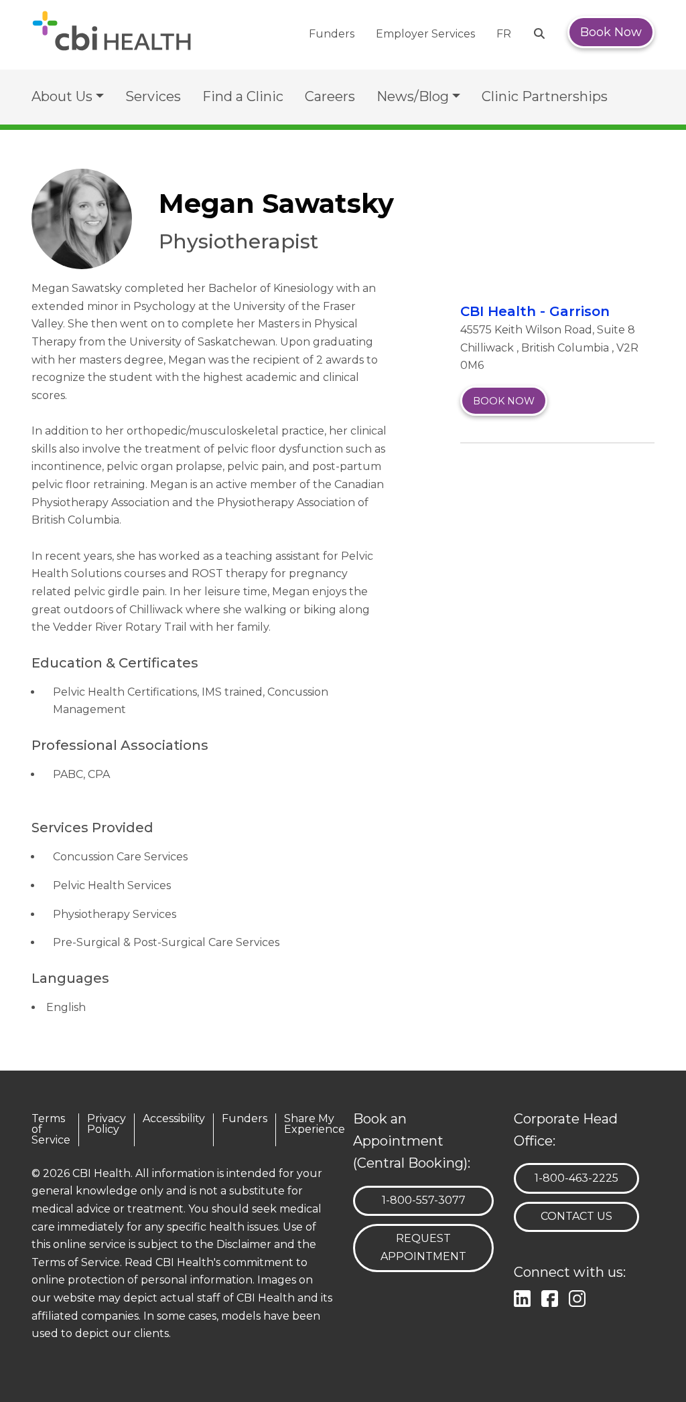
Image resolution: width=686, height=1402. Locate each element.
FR (503, 33)
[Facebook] (552, 1296)
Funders (331, 33)
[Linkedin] (525, 1296)
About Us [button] (61, 96)
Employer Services (425, 33)
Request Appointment (423, 1247)
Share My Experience (314, 1124)
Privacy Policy (106, 1124)
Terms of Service (50, 1129)
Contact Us (576, 1216)
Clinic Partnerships (545, 96)
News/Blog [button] (412, 96)
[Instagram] (580, 1296)
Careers (330, 96)
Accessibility (174, 1119)
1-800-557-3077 (423, 1199)
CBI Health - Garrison (535, 311)
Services (153, 96)
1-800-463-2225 (576, 1177)
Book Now (611, 32)
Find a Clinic (242, 96)
